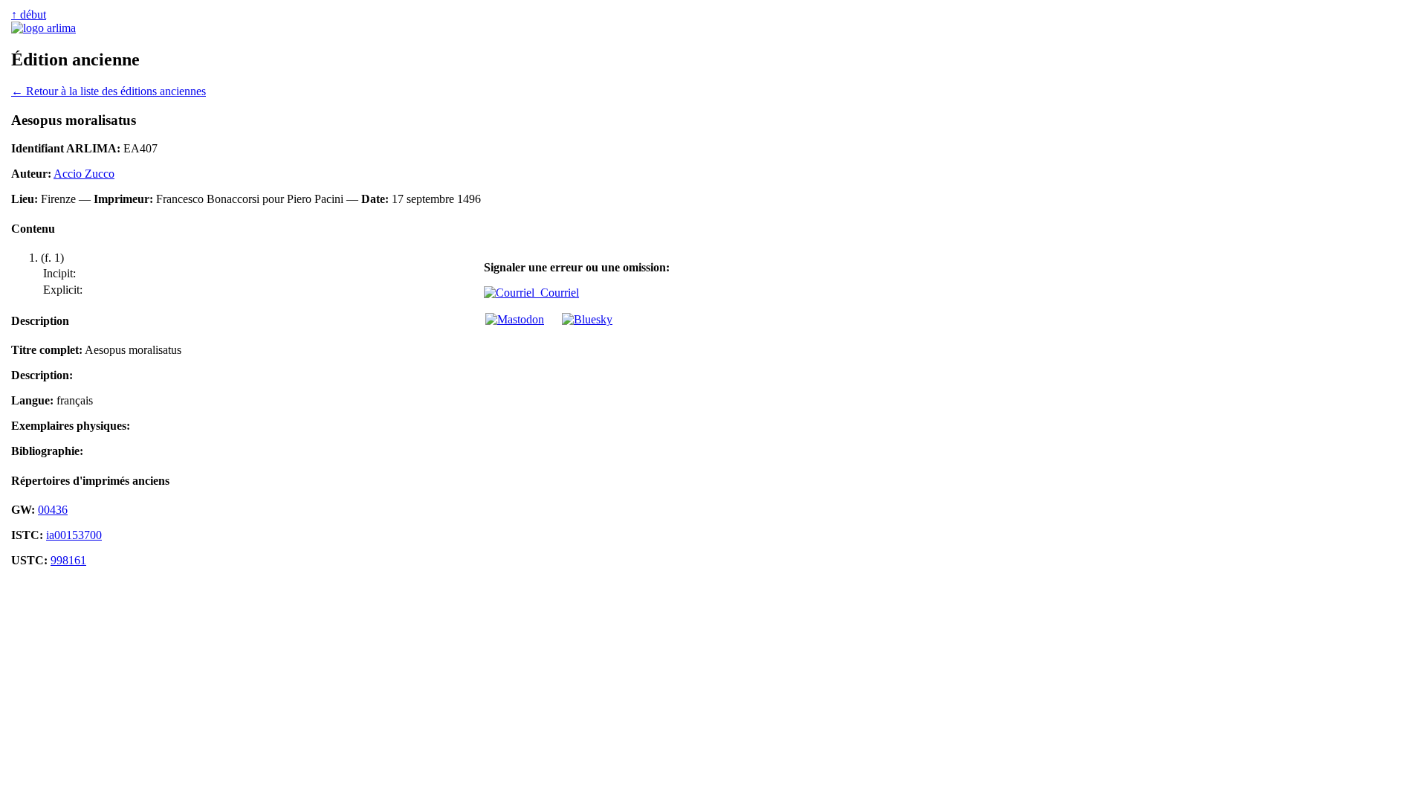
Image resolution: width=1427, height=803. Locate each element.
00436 (53, 509)
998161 (68, 560)
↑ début (28, 14)
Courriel (556, 292)
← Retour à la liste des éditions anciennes (108, 91)
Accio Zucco (84, 173)
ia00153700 (74, 535)
